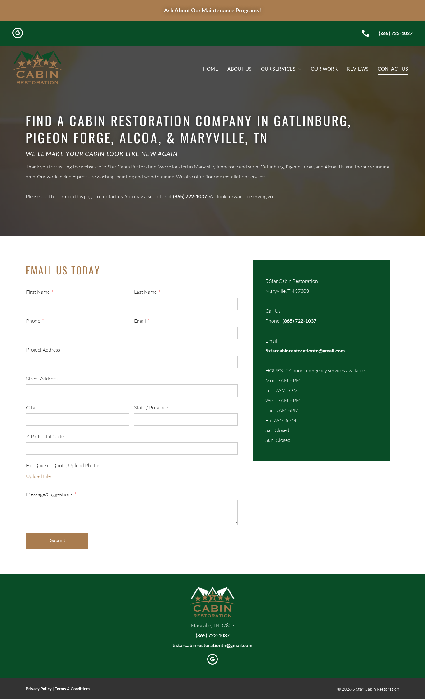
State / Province (151, 407)
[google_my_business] (17, 34)
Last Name (145, 292)
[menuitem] (210, 68)
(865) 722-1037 (396, 33)
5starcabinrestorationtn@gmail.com (305, 350)
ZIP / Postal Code (45, 436)
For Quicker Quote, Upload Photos (63, 465)
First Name (38, 292)
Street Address (42, 378)
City (30, 407)
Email (140, 321)
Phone (33, 321)
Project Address (43, 350)
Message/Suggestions (49, 494)
